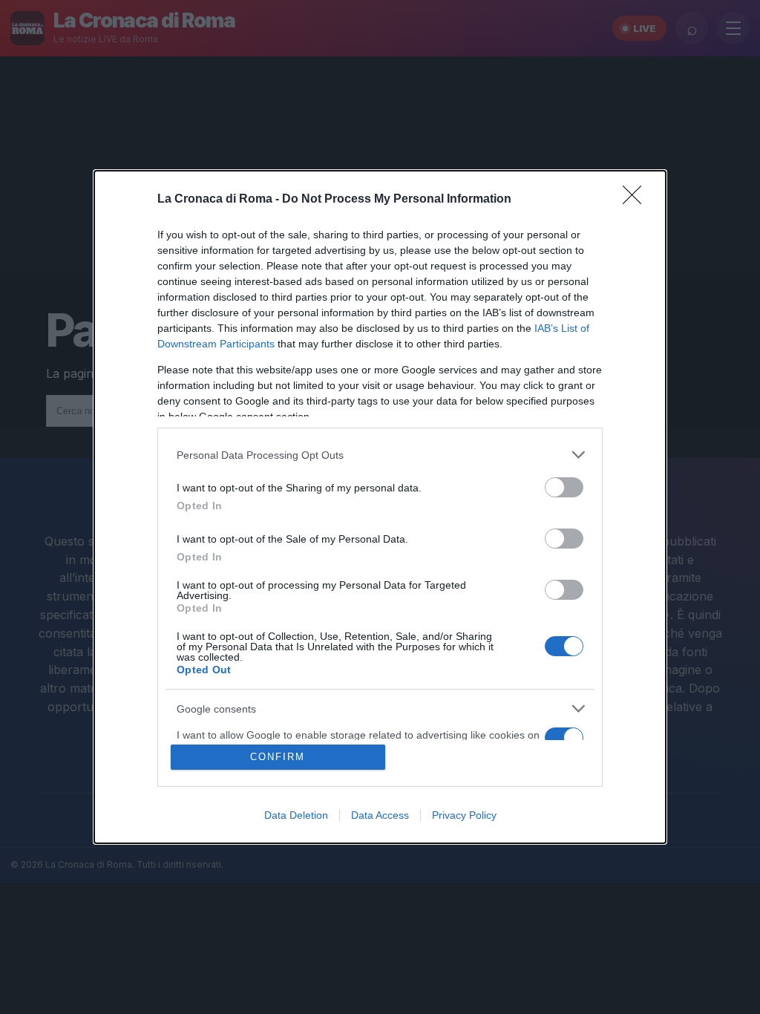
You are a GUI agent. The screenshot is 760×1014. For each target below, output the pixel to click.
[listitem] (380, 454)
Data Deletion (296, 815)
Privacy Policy (464, 815)
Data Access (380, 815)
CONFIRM (277, 756)
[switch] (564, 487)
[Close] (637, 200)
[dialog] (380, 507)
